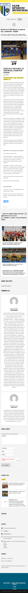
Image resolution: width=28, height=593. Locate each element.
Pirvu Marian (14, 310)
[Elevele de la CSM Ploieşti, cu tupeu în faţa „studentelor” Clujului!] (14, 50)
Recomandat (6, 79)
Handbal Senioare (10, 34)
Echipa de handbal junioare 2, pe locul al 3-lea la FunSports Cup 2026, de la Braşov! (13, 264)
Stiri (14, 586)
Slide (9, 79)
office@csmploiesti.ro (7, 534)
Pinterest (9, 286)
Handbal (5, 34)
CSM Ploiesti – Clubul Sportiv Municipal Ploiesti (14, 583)
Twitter (6, 286)
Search (19, 19)
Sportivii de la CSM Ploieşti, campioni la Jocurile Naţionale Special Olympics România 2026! (12, 243)
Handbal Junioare (10, 261)
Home (2, 34)
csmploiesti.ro (5, 531)
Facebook (2, 286)
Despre (14, 589)
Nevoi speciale (5, 240)
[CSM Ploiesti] (14, 9)
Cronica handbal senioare (20, 34)
